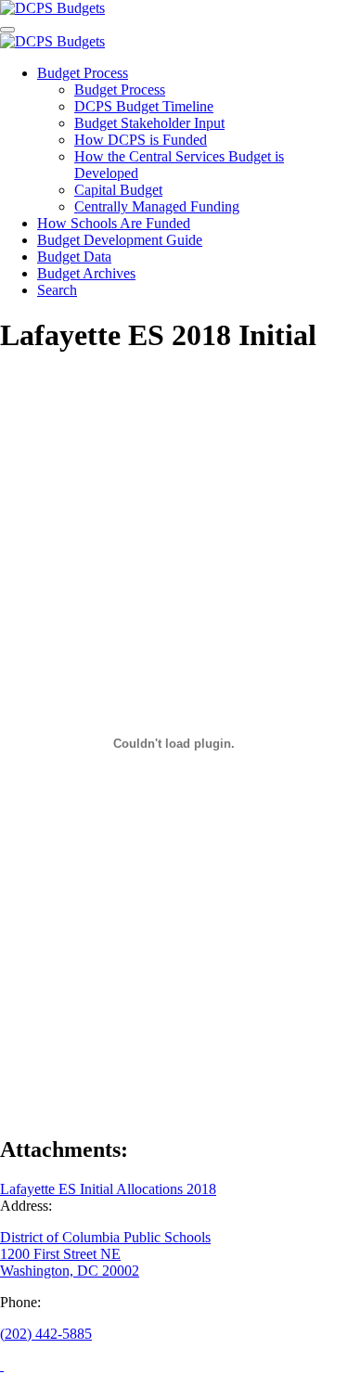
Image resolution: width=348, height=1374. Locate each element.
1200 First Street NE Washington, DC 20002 (69, 1262)
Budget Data (74, 256)
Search (57, 290)
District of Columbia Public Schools (105, 1237)
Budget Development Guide (119, 240)
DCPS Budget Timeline (143, 106)
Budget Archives (86, 273)
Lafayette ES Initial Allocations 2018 (108, 1189)
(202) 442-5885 (46, 1334)
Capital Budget (118, 190)
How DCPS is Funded (140, 140)
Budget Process (82, 73)
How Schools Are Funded (113, 223)
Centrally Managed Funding (156, 206)
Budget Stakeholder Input (149, 123)
